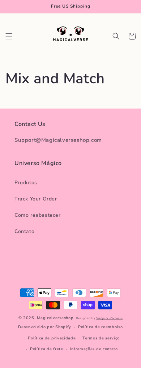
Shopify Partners (109, 318)
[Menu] (9, 36)
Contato (24, 231)
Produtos (25, 182)
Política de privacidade (52, 338)
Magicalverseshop (55, 318)
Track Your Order (35, 198)
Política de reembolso (100, 327)
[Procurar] (116, 36)
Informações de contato (94, 349)
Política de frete (46, 349)
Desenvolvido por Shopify (44, 327)
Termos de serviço (101, 338)
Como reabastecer (37, 215)
